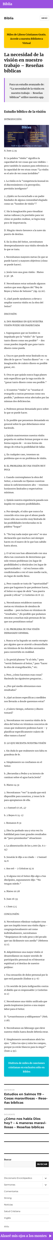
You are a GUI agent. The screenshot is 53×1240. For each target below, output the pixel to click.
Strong (8, 1198)
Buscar (7, 1159)
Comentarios (11, 1191)
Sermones (9, 1184)
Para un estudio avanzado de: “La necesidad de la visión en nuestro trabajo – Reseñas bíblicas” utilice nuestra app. (26, 91)
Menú (44, 18)
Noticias (8, 1204)
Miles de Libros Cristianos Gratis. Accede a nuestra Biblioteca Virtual (26, 39)
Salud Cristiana (12, 1211)
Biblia (7, 4)
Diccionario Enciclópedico (18, 1178)
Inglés (7, 1218)
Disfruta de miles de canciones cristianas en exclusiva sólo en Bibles (26, 1067)
